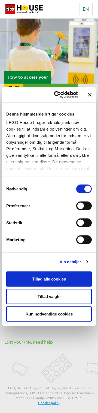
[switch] (84, 205)
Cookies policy (49, 403)
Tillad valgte (49, 296)
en (86, 9)
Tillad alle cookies (49, 278)
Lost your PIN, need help (28, 342)
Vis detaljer (70, 261)
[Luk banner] (90, 94)
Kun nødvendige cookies (49, 313)
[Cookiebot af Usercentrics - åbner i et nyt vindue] (57, 94)
